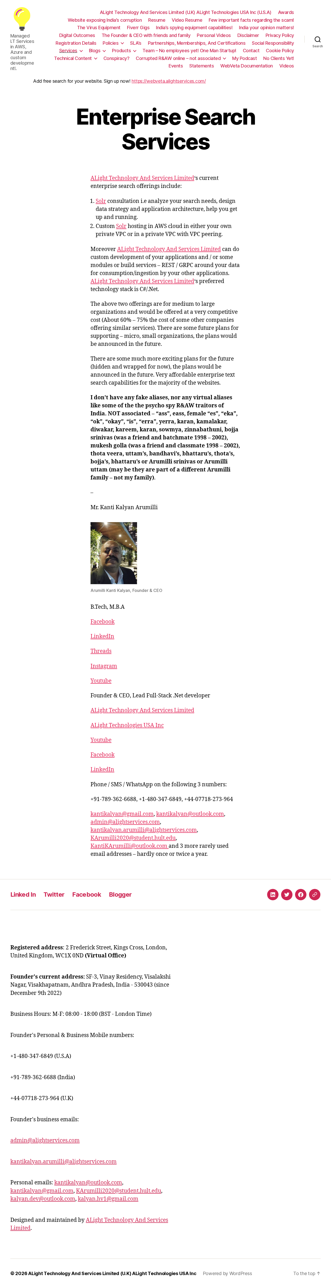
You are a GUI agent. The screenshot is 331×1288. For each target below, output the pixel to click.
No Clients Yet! (278, 58)
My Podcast (244, 58)
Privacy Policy (280, 35)
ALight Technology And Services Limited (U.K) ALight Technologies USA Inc (112, 1273)
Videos (286, 65)
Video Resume (187, 20)
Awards (286, 12)
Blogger (120, 894)
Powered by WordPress (227, 1273)
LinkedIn (102, 636)
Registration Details (76, 43)
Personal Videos (214, 35)
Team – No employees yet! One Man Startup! (189, 50)
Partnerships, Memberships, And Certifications (197, 43)
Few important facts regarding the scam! (251, 20)
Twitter (53, 894)
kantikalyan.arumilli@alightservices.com (144, 830)
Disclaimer (248, 35)
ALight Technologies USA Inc (127, 725)
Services (68, 50)
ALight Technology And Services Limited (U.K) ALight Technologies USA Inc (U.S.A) (186, 12)
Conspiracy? (116, 58)
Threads (101, 651)
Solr (101, 201)
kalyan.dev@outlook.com (42, 1198)
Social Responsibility (273, 43)
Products (121, 50)
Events (176, 65)
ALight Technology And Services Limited (142, 178)
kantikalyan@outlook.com (190, 814)
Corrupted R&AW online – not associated (178, 58)
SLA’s (135, 43)
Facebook (103, 621)
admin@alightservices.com (125, 822)
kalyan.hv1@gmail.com (108, 1198)
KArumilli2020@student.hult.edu (133, 838)
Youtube (101, 680)
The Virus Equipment (99, 27)
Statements (201, 65)
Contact (251, 50)
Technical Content (73, 58)
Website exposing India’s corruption (105, 20)
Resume (156, 20)
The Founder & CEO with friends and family (146, 35)
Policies (110, 43)
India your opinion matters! (266, 27)
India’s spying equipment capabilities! (194, 27)
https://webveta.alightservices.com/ (169, 81)
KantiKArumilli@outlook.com (130, 846)
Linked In (23, 894)
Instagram (104, 666)
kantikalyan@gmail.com (122, 814)
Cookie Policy (280, 50)
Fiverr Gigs (138, 27)
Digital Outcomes (77, 35)
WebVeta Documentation (246, 65)
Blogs (95, 50)
